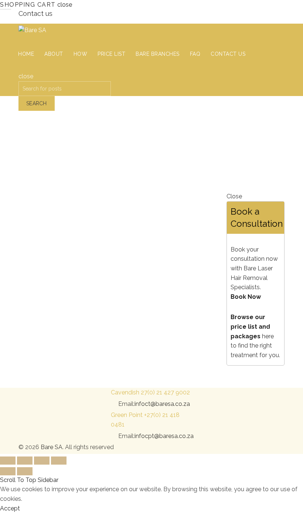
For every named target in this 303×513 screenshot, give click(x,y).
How (81, 54)
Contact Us (228, 54)
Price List (111, 54)
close (64, 4)
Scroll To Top (18, 479)
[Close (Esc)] (8, 460)
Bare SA (51, 447)
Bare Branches (158, 54)
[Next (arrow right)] (25, 471)
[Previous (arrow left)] (8, 471)
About (53, 54)
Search (36, 103)
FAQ (195, 54)
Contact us (35, 13)
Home (26, 54)
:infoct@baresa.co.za (161, 403)
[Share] (25, 460)
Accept (10, 508)
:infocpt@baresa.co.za (163, 436)
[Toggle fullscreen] (42, 460)
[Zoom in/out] (59, 460)
